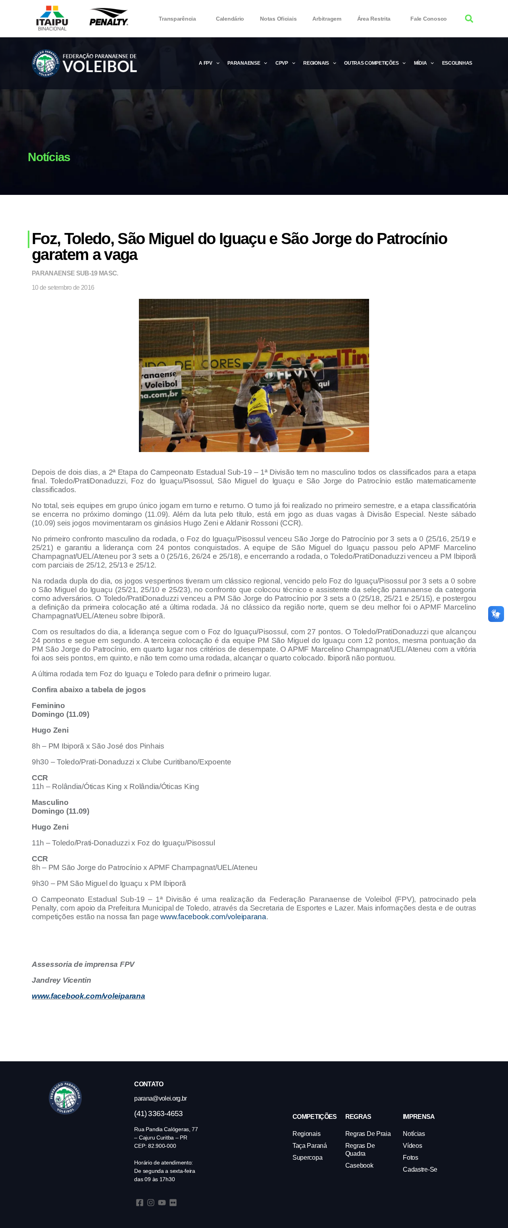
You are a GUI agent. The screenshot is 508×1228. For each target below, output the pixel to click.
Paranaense (243, 63)
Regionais (316, 63)
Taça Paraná (309, 1145)
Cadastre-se (420, 1169)
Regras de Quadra (360, 1149)
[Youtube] (161, 1202)
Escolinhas (457, 63)
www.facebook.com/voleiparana (213, 916)
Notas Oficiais (278, 18)
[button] (469, 18)
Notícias (414, 1133)
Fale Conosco (428, 18)
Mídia (420, 63)
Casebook (359, 1165)
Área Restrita (374, 18)
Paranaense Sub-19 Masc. (75, 273)
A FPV (205, 63)
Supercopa (307, 1157)
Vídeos (412, 1145)
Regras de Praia (368, 1133)
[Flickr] (173, 1202)
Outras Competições (371, 63)
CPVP (281, 63)
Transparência (177, 18)
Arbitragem (326, 18)
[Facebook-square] (139, 1202)
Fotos (410, 1157)
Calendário (230, 18)
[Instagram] (150, 1202)
